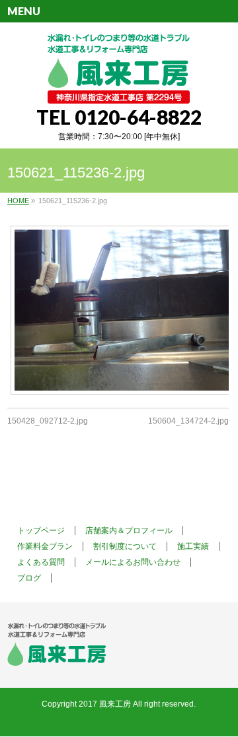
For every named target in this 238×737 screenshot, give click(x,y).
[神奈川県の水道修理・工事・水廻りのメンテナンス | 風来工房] (119, 89)
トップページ (41, 530)
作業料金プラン (45, 546)
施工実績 (193, 546)
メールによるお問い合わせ (132, 562)
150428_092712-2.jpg (47, 421)
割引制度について (125, 546)
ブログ (29, 578)
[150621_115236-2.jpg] (118, 310)
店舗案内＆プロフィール (129, 530)
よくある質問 (41, 562)
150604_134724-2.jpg (188, 421)
